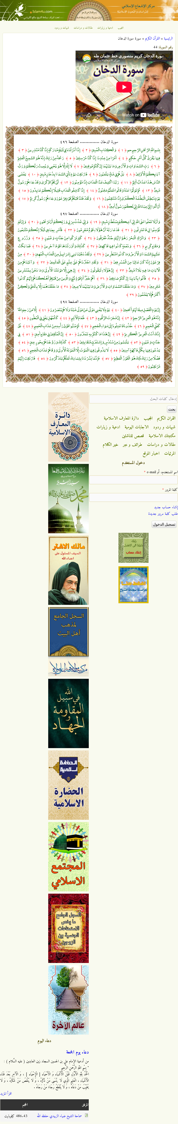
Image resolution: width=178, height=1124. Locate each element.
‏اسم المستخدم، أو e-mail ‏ (161, 472)
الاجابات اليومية (137, 427)
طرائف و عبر (132, 445)
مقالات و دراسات (83, 27)
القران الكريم (166, 418)
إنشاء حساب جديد (166, 507)
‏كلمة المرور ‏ (170, 490)
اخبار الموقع (151, 453)
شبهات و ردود (61, 27)
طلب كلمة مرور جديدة (163, 514)
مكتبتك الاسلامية (162, 436)
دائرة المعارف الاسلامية (121, 418)
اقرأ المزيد (6, 1093)
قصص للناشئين (133, 436)
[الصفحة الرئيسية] (89, 20)
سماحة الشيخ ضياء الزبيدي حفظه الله (59, 1116)
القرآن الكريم (152, 38)
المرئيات (169, 453)
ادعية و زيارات (105, 27)
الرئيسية (168, 38)
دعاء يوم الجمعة (77, 1052)
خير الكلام (110, 445)
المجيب (121, 27)
